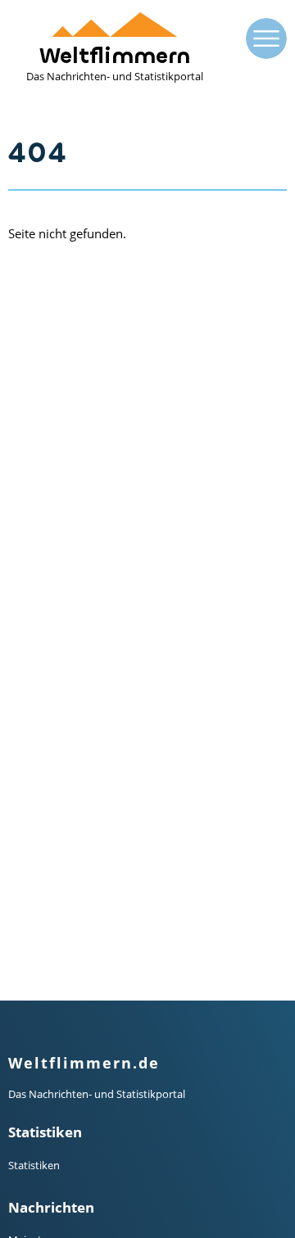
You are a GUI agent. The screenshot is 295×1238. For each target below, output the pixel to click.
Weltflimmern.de (84, 1063)
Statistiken (34, 1165)
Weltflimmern (114, 63)
